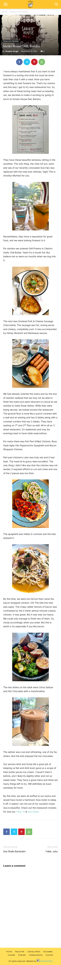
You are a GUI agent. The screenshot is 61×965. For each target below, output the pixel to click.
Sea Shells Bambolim (14, 851)
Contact (49, 955)
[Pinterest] (34, 62)
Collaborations (35, 955)
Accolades (47, 951)
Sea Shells (33, 811)
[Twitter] (27, 62)
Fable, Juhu (52, 851)
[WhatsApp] (42, 62)
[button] (5, 4)
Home (4, 11)
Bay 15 (21, 811)
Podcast (22, 955)
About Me (19, 951)
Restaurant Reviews (19, 11)
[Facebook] (19, 62)
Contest (11, 955)
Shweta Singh (11, 51)
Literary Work (33, 951)
